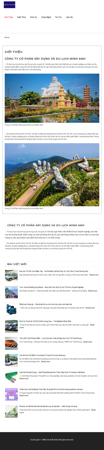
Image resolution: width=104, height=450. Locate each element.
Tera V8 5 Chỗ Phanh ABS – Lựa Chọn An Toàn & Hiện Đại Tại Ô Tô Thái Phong (51, 338)
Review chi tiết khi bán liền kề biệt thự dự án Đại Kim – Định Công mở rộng (48, 406)
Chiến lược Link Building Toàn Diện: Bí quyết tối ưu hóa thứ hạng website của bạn (51, 389)
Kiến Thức (21, 17)
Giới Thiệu (8, 17)
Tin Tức (58, 17)
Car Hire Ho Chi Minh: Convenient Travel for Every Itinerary (42, 355)
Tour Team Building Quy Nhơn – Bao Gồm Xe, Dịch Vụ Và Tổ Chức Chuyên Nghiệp (52, 287)
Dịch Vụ (33, 17)
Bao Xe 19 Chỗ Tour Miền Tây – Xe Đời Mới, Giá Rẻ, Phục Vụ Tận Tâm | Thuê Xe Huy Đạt (54, 271)
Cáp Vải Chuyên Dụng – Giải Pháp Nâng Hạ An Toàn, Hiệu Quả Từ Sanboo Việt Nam (52, 372)
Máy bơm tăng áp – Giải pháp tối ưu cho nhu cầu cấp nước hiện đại (46, 304)
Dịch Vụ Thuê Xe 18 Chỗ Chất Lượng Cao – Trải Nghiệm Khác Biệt (45, 321)
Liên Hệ (69, 17)
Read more (94, 275)
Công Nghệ (46, 17)
